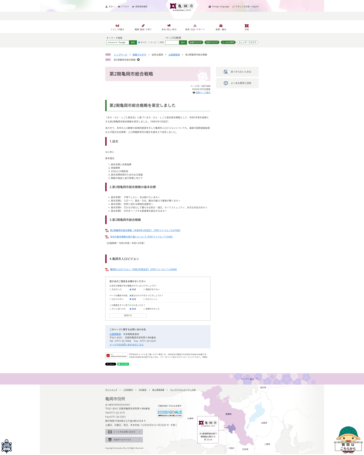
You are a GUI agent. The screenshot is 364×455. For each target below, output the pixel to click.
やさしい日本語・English (247, 7)
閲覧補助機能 (141, 7)
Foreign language (220, 7)
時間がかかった (153, 309)
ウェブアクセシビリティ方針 (183, 390)
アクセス (125, 7)
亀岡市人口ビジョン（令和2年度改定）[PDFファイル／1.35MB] (143, 269)
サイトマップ (111, 390)
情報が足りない (153, 289)
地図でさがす (212, 42)
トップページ (120, 55)
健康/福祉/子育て (143, 29)
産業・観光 (221, 29)
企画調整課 (174, 55)
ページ (153, 42)
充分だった (117, 289)
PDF (162, 42)
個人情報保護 (158, 390)
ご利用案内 (128, 390)
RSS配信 (142, 390)
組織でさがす (196, 42)
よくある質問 (228, 42)
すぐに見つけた (119, 309)
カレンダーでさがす (247, 42)
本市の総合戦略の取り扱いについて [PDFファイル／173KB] (141, 237)
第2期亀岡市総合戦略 (125, 60)
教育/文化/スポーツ (195, 29)
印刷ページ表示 (203, 92)
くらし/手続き (117, 29)
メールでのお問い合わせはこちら (126, 345)
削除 (138, 59)
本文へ (112, 7)
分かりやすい (118, 299)
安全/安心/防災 (169, 29)
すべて (143, 42)
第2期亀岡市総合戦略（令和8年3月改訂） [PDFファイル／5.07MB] (145, 230)
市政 (247, 29)
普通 (134, 289)
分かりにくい (152, 299)
